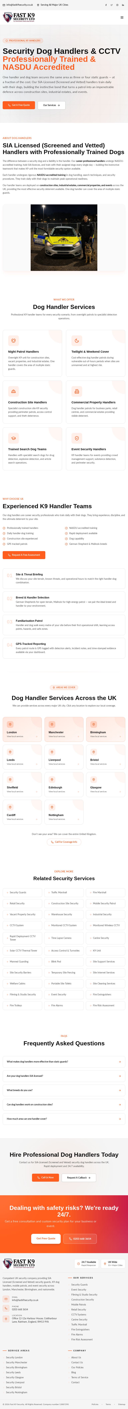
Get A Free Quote (21, 105)
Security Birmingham (16, 1367)
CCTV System (17, 925)
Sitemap (121, 1404)
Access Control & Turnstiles (65, 951)
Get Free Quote (45, 1238)
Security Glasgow (15, 1377)
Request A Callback (77, 1178)
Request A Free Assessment (26, 555)
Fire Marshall (99, 892)
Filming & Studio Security (23, 995)
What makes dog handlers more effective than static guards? (37, 1062)
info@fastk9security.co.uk (19, 5)
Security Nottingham (16, 1392)
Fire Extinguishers (102, 995)
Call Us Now (47, 1177)
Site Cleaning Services (104, 984)
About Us (76, 1357)
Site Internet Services (104, 973)
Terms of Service (79, 1377)
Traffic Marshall (59, 892)
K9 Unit (97, 951)
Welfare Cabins (17, 984)
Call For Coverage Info (66, 842)
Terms (108, 1404)
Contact (75, 1382)
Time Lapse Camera (61, 938)
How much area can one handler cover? (27, 1119)
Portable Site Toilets (61, 984)
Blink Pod (56, 962)
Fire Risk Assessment (103, 1005)
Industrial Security (102, 914)
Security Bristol (14, 1387)
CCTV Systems (78, 1315)
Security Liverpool (15, 1382)
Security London (14, 1357)
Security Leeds (13, 1372)
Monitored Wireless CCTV (106, 925)
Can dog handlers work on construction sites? (30, 1105)
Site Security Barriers (20, 973)
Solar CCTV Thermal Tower (23, 951)
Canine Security (101, 938)
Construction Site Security (64, 903)
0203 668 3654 (82, 1238)
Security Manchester (16, 1362)
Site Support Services (104, 962)
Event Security (58, 995)
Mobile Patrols (78, 1305)
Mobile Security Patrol (104, 903)
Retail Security (17, 903)
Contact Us (77, 1362)
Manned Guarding (19, 962)
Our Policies (77, 1367)
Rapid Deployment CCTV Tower (23, 938)
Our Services (49, 105)
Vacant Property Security (22, 914)
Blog (73, 1372)
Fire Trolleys (16, 1005)
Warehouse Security (61, 914)
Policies (95, 1404)
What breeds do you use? (19, 1090)
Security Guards (18, 892)
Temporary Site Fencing (63, 973)
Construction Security (82, 1300)
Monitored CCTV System (64, 925)
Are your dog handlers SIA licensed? (25, 1076)
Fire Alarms (57, 1005)
